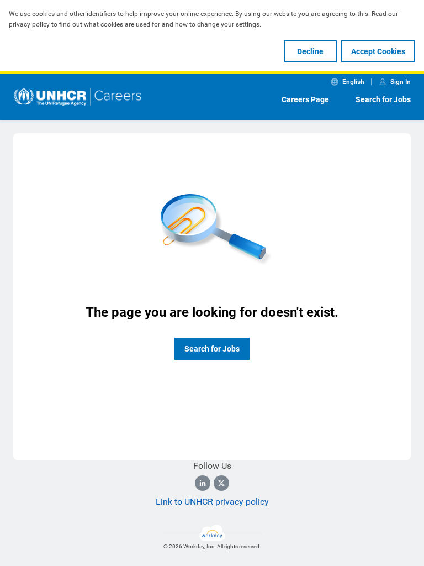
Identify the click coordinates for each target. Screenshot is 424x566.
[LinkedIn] (202, 483)
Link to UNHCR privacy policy (212, 501)
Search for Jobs (383, 99)
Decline (310, 51)
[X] (221, 483)
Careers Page (305, 99)
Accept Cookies (378, 51)
